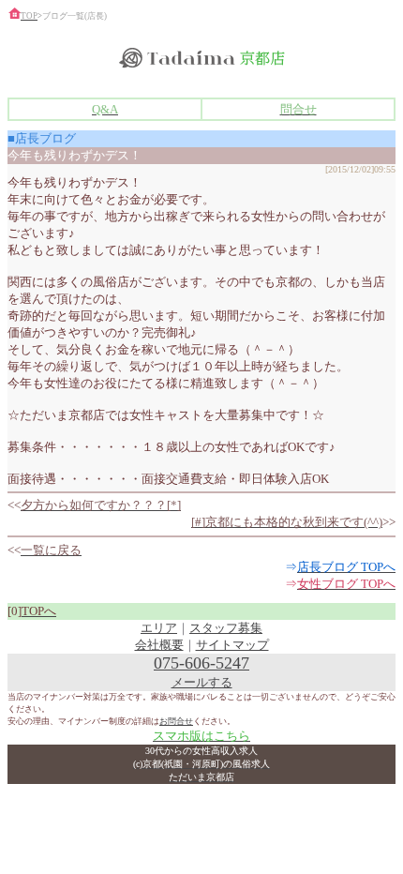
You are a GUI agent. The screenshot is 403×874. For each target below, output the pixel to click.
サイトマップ (232, 645)
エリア (159, 628)
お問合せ (176, 721)
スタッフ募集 (225, 628)
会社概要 (159, 645)
